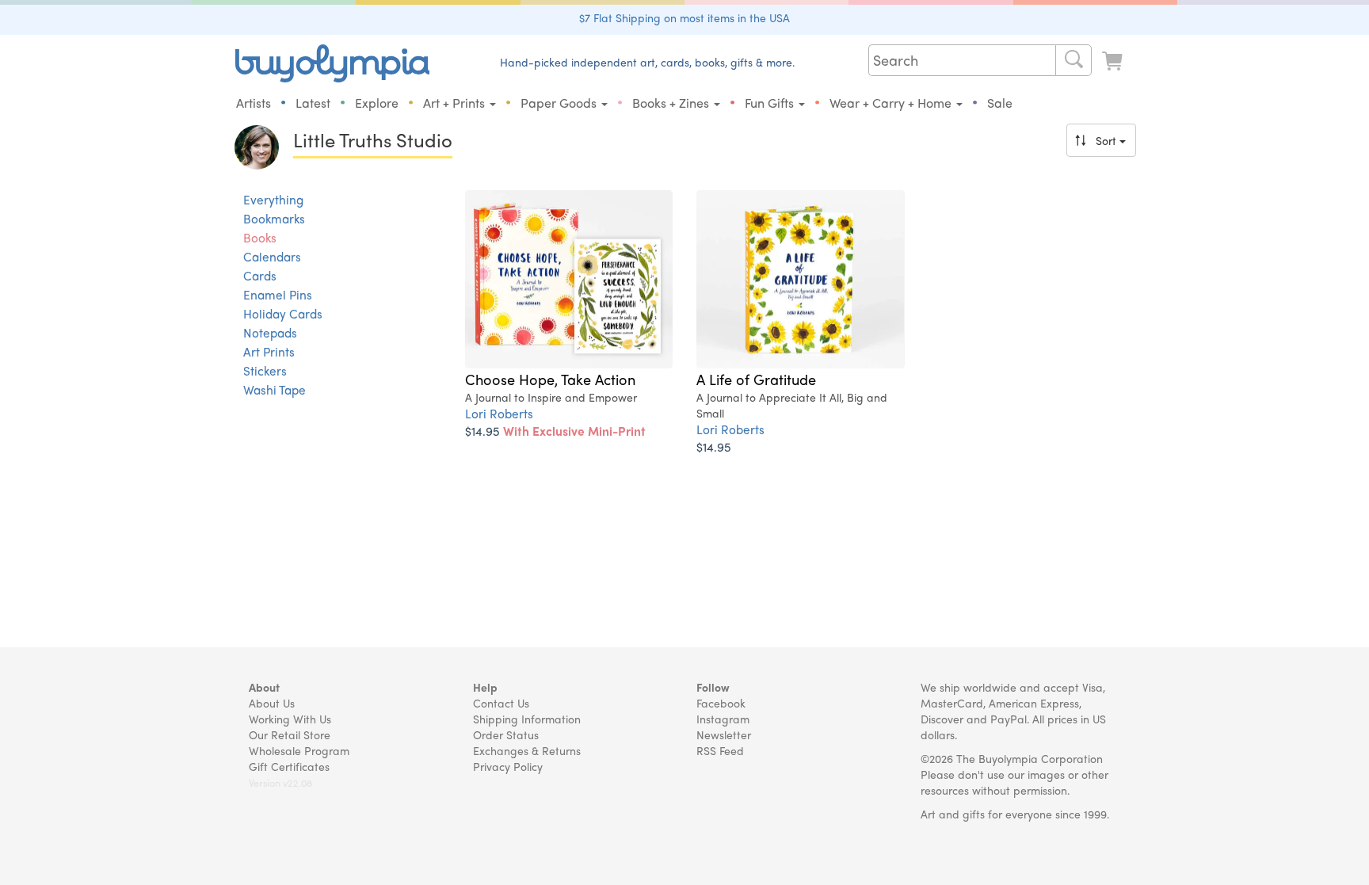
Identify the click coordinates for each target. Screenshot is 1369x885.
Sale (999, 102)
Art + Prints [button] (455, 102)
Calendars (272, 256)
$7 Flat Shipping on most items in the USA (684, 17)
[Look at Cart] (1114, 61)
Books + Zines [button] (672, 102)
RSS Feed (720, 750)
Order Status (506, 734)
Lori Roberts (499, 413)
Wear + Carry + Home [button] (892, 102)
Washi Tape (274, 390)
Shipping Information (527, 719)
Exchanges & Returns (527, 750)
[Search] (1073, 60)
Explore (376, 102)
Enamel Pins (277, 294)
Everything (273, 199)
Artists (253, 102)
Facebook (721, 703)
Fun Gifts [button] (771, 102)
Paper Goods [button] (560, 102)
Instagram (722, 719)
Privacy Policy (508, 766)
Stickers (265, 371)
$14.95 (555, 431)
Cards (259, 275)
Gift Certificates (289, 766)
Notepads (270, 332)
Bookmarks (274, 218)
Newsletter (723, 734)
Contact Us (501, 703)
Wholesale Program (299, 750)
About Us (272, 703)
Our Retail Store (289, 734)
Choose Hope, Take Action (550, 378)
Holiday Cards (282, 313)
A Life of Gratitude (756, 378)
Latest (313, 102)
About (264, 687)
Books (259, 237)
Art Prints (269, 351)
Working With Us (290, 719)
